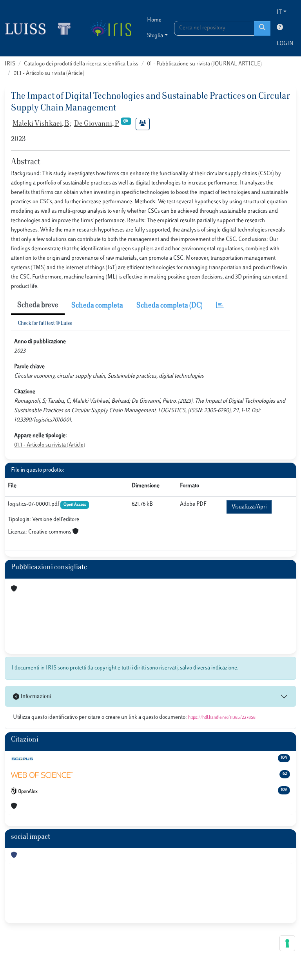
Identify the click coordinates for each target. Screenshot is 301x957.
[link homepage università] (111, 28)
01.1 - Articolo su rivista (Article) (48, 73)
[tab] (219, 306)
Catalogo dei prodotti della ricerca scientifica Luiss (81, 64)
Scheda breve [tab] (37, 305)
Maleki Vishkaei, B (41, 124)
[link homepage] (41, 28)
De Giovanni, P (96, 124)
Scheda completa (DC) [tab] (169, 305)
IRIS (10, 64)
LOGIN (285, 44)
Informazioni (35, 697)
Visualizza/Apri (249, 507)
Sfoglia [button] (155, 36)
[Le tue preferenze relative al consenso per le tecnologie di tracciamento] (287, 943)
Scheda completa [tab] (97, 305)
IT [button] (279, 12)
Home (154, 20)
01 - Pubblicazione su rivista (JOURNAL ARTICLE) (204, 64)
